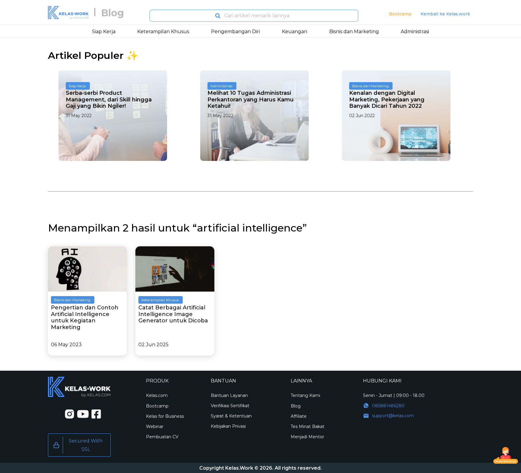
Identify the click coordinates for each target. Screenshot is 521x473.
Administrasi (221, 86)
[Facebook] (94, 413)
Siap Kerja (77, 86)
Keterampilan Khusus (160, 300)
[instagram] (67, 413)
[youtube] (81, 413)
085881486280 (388, 405)
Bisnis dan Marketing (370, 86)
